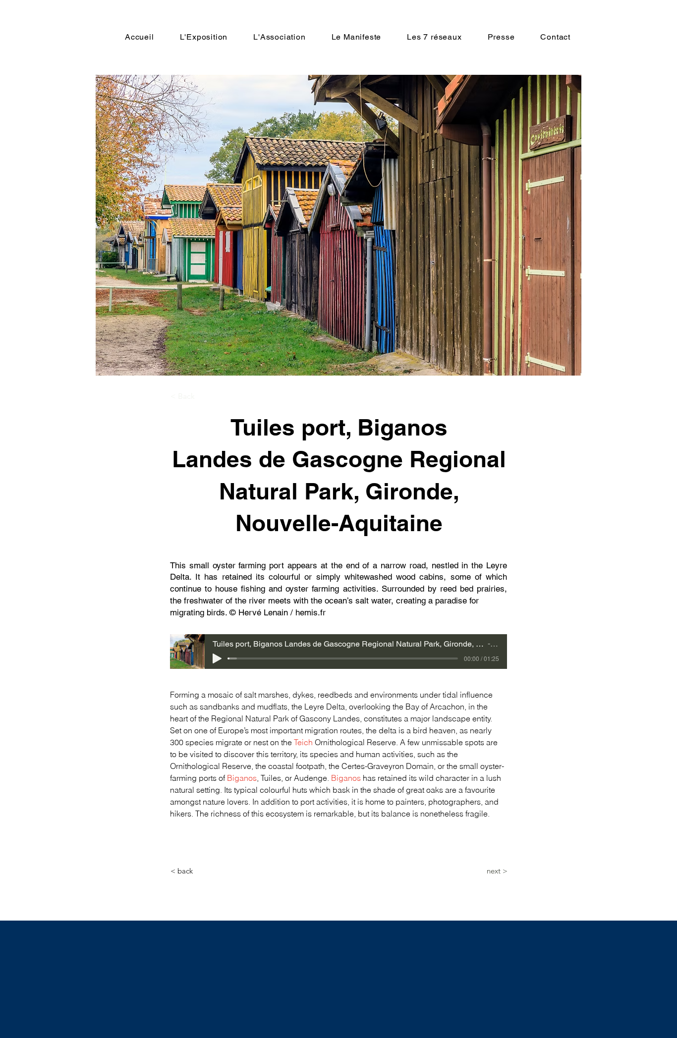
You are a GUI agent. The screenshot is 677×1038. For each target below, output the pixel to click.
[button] (203, 396)
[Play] (217, 658)
